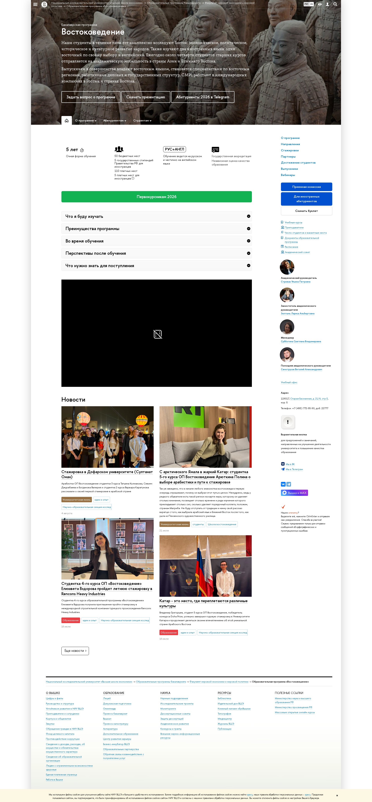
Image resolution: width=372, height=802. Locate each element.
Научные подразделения (174, 698)
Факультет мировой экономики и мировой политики (218, 681)
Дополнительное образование (120, 733)
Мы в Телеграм (294, 469)
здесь (250, 794)
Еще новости (74, 650)
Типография (224, 713)
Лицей (107, 698)
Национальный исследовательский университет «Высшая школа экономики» (89, 681)
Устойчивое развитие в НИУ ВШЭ (65, 708)
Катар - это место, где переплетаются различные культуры (203, 603)
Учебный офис (289, 382)
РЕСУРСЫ (224, 693)
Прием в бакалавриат (115, 713)
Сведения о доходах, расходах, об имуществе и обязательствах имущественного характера (65, 747)
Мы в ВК (290, 464)
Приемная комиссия (306, 187)
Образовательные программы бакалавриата (161, 681)
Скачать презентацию (145, 97)
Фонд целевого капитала (60, 733)
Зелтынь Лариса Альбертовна (297, 313)
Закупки (50, 723)
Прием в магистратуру (115, 723)
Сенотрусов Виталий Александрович (301, 369)
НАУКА (165, 693)
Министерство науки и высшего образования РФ (293, 700)
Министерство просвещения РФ (293, 707)
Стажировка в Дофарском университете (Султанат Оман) (107, 474)
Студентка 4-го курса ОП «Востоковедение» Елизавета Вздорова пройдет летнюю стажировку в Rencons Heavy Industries (106, 588)
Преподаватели (294, 227)
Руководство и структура (60, 703)
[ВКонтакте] (283, 484)
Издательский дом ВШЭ (231, 703)
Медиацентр (225, 718)
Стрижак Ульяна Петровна (295, 281)
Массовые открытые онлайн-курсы (295, 712)
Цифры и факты (54, 698)
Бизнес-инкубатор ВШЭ (116, 744)
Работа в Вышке (54, 779)
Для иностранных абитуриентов (306, 198)
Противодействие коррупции (63, 739)
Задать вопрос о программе (90, 97)
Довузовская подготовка (117, 703)
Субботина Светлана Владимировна (301, 341)
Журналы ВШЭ (226, 723)
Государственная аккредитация (231, 156)
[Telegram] (288, 484)
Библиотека (224, 698)
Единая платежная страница (61, 774)
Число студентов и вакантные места (306, 232)
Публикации (224, 728)
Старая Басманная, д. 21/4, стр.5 (309, 398)
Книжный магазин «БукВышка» (234, 708)
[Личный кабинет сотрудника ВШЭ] (327, 4)
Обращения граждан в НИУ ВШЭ (64, 728)
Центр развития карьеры (117, 739)
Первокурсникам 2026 (157, 196)
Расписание (291, 247)
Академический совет (297, 252)
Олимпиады (109, 708)
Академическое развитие (174, 723)
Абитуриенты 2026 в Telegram (202, 97)
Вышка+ (107, 718)
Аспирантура (110, 728)
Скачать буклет (306, 211)
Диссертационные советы (175, 713)
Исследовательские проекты (177, 703)
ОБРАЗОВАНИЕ (113, 693)
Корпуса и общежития (58, 718)
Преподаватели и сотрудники (62, 713)
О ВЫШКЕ (53, 693)
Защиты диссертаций (171, 718)
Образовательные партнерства (121, 749)
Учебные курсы (293, 222)
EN (311, 4)
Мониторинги (168, 708)
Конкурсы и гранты (171, 728)
